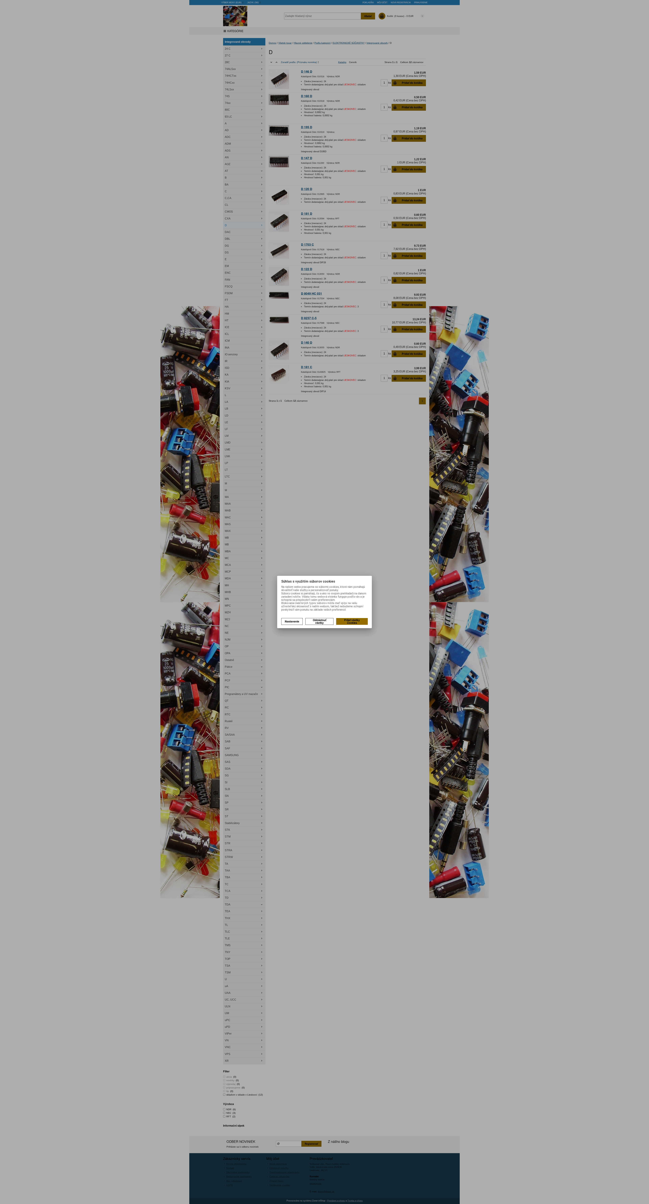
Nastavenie (292, 621)
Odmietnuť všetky (319, 621)
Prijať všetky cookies (352, 621)
